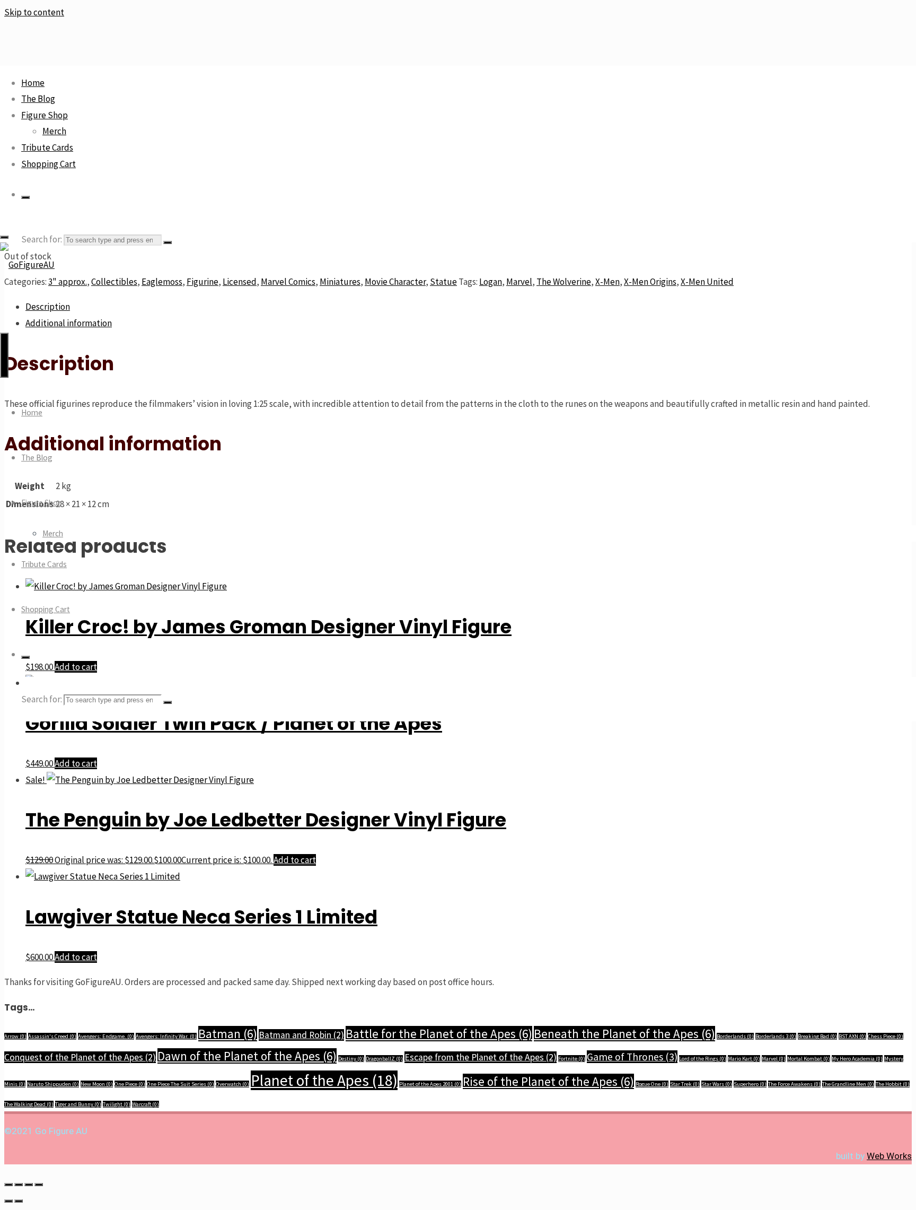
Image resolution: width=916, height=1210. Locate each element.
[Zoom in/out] (8, 1184)
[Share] (28, 1184)
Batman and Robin (301, 1035)
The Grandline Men (848, 1084)
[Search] (25, 197)
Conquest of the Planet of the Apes (80, 1057)
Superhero (750, 1084)
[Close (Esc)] (38, 1184)
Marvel (774, 1058)
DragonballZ (384, 1058)
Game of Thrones (632, 1056)
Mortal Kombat (808, 1058)
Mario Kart (744, 1058)
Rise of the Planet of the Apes (548, 1081)
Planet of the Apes (324, 1080)
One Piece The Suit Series (180, 1084)
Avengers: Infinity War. (166, 1036)
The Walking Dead (29, 1104)
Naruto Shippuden (53, 1084)
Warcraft (145, 1104)
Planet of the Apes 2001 (430, 1084)
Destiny (351, 1058)
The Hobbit (893, 1084)
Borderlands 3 (775, 1036)
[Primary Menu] (4, 355)
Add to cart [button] (76, 763)
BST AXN (852, 1036)
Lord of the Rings (702, 1058)
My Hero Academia (857, 1058)
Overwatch (232, 1084)
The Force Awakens (794, 1084)
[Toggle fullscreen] (18, 1184)
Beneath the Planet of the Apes (624, 1033)
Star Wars (716, 1084)
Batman (227, 1033)
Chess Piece (885, 1036)
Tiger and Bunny (78, 1104)
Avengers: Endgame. (106, 1036)
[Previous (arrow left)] (8, 1201)
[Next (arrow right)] (18, 1201)
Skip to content (34, 12)
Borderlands (735, 1036)
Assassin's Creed (52, 1036)
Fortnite (571, 1058)
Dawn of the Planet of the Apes (247, 1056)
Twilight (116, 1104)
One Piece (129, 1084)
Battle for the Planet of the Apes (439, 1033)
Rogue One (652, 1084)
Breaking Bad (817, 1036)
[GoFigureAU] (27, 265)
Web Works (889, 1156)
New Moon (97, 1084)
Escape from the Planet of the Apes (480, 1057)
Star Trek (685, 1084)
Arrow (15, 1036)
